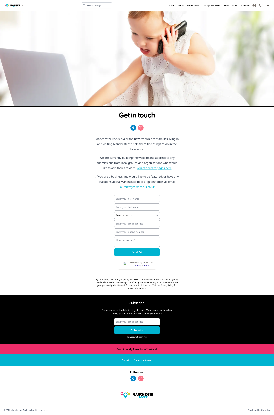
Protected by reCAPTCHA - (142, 264)
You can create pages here (154, 168)
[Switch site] (23, 5)
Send (135, 252)
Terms (146, 265)
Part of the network (137, 349)
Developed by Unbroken (259, 410)
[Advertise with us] (268, 5)
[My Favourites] (261, 5)
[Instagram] (141, 128)
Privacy (138, 265)
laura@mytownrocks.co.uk (137, 187)
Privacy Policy (167, 285)
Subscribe (137, 330)
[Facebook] (133, 128)
